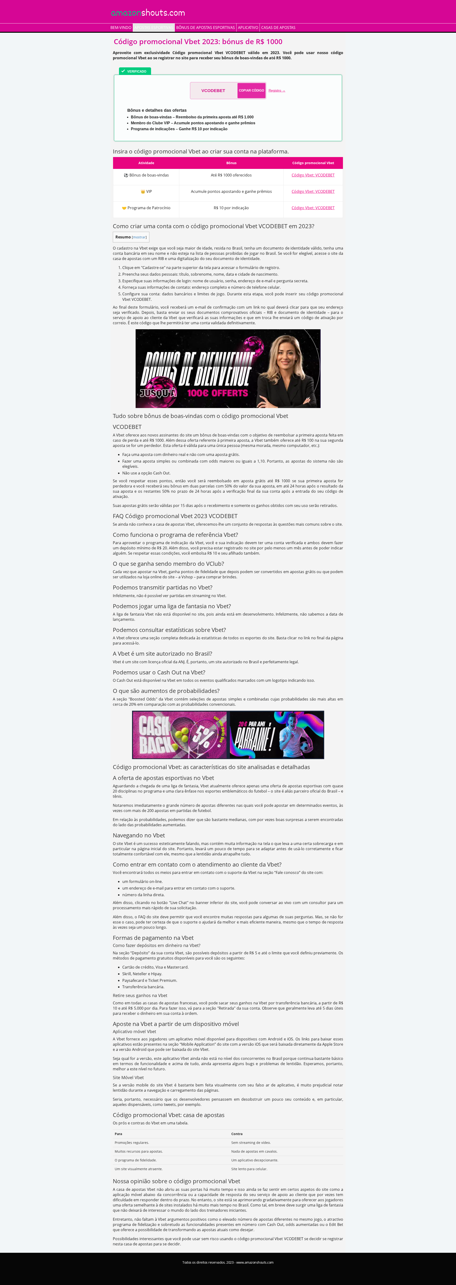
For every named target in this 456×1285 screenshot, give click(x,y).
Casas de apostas (278, 27)
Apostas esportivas (153, 27)
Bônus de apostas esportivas (205, 27)
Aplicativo (248, 27)
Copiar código (251, 90)
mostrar (139, 237)
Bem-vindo (120, 27)
